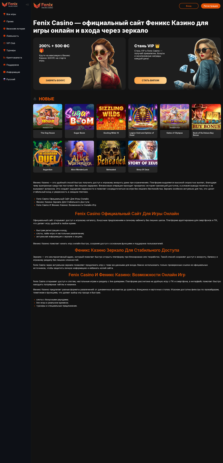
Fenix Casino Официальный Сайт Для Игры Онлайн (62, 199)
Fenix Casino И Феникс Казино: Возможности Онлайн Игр (66, 205)
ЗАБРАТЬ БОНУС (55, 80)
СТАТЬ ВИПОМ (150, 80)
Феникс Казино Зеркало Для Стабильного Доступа (62, 202)
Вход (189, 6)
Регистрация (211, 6)
